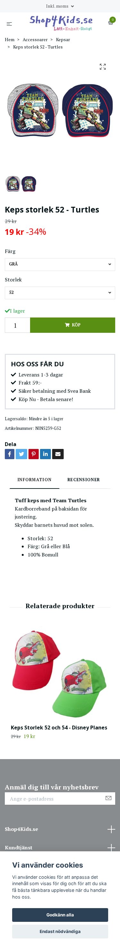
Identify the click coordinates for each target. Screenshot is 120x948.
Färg (10, 251)
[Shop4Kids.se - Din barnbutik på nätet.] (61, 23)
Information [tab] (35, 479)
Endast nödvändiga (60, 931)
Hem (9, 39)
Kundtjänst (18, 847)
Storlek (13, 279)
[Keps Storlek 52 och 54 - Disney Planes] (60, 675)
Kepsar (63, 39)
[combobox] (60, 264)
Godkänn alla (60, 914)
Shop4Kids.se (21, 828)
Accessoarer (35, 39)
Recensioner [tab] (84, 479)
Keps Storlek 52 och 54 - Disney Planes (59, 727)
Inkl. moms (57, 6)
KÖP (76, 325)
